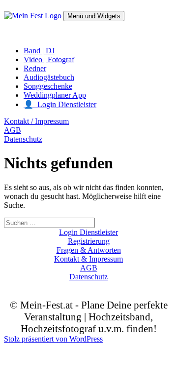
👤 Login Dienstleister (60, 104)
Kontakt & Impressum (88, 259)
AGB (12, 130)
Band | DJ (39, 50)
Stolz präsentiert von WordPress (53, 339)
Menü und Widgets (93, 16)
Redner (35, 68)
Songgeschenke (48, 86)
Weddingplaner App (55, 95)
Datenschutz (23, 139)
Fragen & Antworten (89, 250)
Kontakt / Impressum (36, 121)
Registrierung (89, 241)
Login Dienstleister (88, 232)
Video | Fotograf (49, 59)
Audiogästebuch (49, 77)
